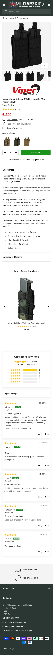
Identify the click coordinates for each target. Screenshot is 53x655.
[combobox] (26, 11)
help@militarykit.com (17, 622)
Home (4, 18)
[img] (10, 403)
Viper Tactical (8, 105)
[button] (49, 4)
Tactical (11, 18)
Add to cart (35, 152)
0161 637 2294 (12, 618)
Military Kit (11, 649)
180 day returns (24, 124)
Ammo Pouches (22, 18)
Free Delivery (12, 119)
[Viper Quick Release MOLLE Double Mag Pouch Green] (17, 138)
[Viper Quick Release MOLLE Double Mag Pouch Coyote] (26, 138)
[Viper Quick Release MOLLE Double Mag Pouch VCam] (7, 138)
